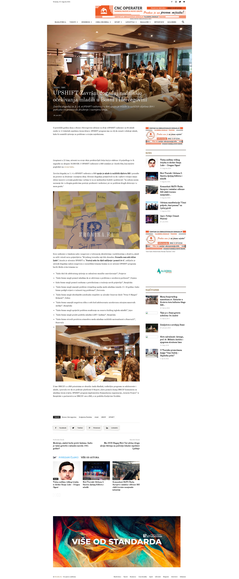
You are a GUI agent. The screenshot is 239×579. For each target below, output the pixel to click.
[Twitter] (180, 1)
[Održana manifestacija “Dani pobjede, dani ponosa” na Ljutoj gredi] (152, 205)
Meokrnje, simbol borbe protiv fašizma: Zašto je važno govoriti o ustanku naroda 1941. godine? (72, 446)
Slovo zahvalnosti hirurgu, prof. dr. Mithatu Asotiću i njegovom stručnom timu (172, 339)
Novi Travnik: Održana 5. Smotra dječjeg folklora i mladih (93, 484)
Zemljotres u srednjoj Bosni (172, 325)
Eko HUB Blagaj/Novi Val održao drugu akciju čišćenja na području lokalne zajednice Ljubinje (120, 446)
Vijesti (73, 22)
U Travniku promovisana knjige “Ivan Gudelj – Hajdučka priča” (171, 353)
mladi (96, 417)
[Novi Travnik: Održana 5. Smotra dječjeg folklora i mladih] (96, 470)
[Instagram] (176, 1)
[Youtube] (184, 1)
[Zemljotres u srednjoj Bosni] (152, 328)
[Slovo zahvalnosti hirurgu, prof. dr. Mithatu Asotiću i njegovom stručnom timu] (152, 340)
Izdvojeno (56, 87)
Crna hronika (102, 22)
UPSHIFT (112, 417)
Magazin (144, 22)
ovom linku (69, 167)
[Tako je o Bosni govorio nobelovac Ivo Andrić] (152, 316)
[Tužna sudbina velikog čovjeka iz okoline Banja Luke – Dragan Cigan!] (66, 470)
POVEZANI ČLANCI (68, 457)
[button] (183, 22)
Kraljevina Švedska (85, 417)
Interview (159, 22)
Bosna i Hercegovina (69, 417)
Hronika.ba (58, 577)
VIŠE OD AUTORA (90, 457)
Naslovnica (60, 22)
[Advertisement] (98, 144)
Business (86, 22)
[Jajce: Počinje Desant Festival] (152, 219)
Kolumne (172, 22)
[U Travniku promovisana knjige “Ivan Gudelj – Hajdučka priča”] (152, 353)
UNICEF (103, 417)
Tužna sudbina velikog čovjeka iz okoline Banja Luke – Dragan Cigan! (66, 484)
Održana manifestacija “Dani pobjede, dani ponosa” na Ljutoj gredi (173, 205)
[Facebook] (172, 1)
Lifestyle (130, 22)
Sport (117, 22)
